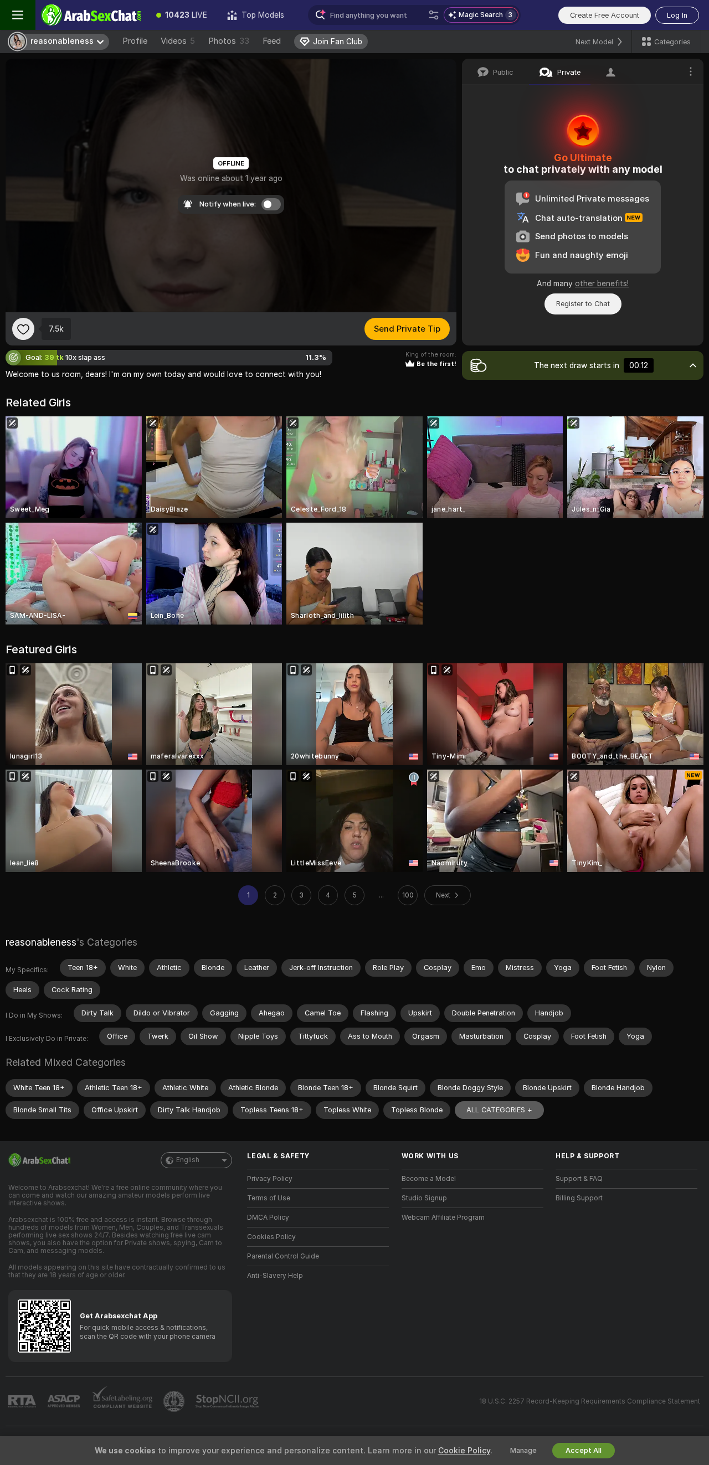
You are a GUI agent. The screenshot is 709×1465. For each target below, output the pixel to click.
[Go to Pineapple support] (175, 1401)
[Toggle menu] (17, 15)
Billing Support (579, 1198)
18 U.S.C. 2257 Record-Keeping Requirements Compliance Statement (589, 1401)
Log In (677, 15)
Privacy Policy (269, 1179)
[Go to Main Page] (90, 15)
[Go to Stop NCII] (228, 1401)
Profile (134, 41)
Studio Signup (424, 1198)
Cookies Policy (271, 1237)
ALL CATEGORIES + (499, 1110)
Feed (272, 41)
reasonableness (41, 942)
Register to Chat (583, 304)
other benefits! (602, 283)
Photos (228, 41)
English (187, 1160)
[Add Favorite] (23, 329)
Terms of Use (268, 1198)
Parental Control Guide (283, 1256)
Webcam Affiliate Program (443, 1217)
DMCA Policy (268, 1217)
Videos (178, 41)
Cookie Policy (464, 1450)
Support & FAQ (579, 1179)
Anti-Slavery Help (275, 1276)
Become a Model (429, 1179)
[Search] (433, 15)
